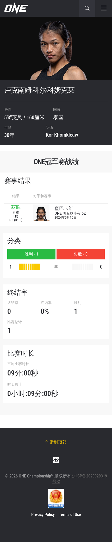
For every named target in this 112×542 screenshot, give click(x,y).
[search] (87, 8)
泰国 (58, 117)
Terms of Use (70, 514)
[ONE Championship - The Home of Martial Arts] (15, 8)
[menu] (103, 8)
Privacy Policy (43, 514)
